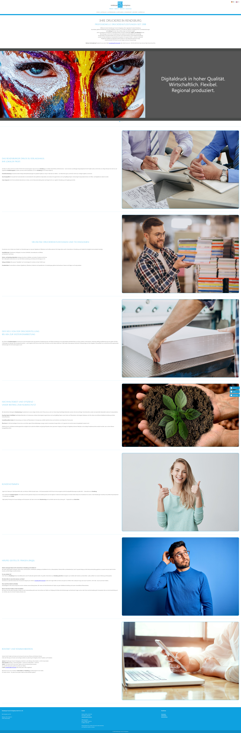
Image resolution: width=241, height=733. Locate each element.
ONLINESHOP (128, 12)
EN (238, 2)
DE (233, 2)
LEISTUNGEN (120, 12)
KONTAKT (135, 12)
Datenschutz (163, 715)
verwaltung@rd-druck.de (40, 580)
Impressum (163, 714)
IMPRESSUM (142, 12)
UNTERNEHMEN (112, 12)
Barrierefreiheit (164, 717)
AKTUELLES (103, 12)
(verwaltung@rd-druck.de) (114, 43)
